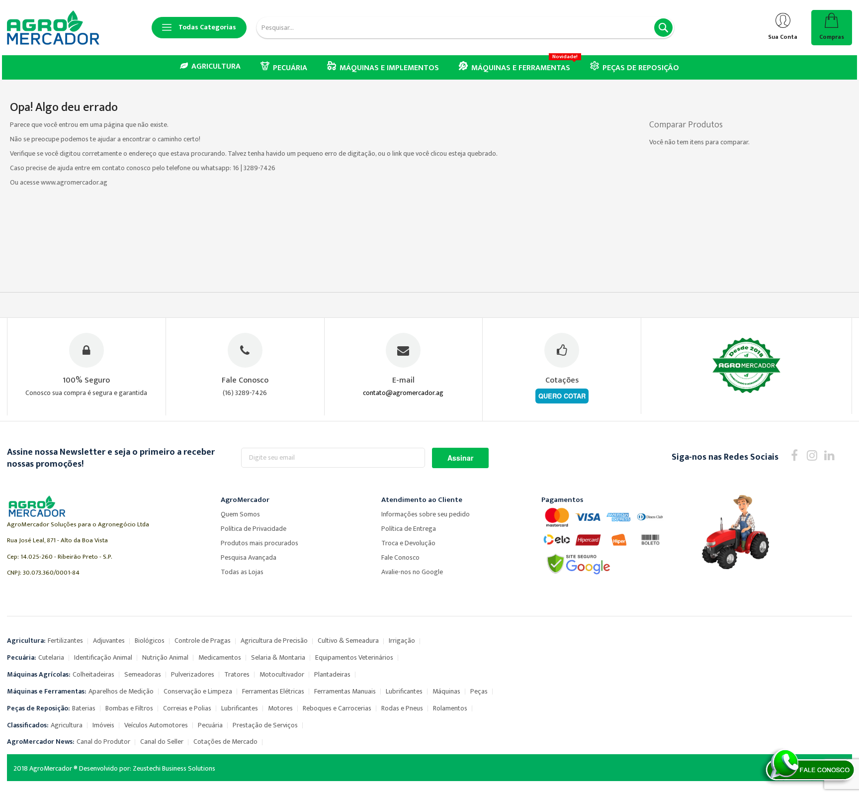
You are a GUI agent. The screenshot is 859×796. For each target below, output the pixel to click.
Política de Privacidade (253, 528)
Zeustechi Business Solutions (174, 768)
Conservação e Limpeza (198, 691)
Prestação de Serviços (265, 725)
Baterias (83, 708)
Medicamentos (219, 657)
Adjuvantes (109, 640)
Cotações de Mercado (225, 741)
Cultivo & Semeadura (348, 640)
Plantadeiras (332, 674)
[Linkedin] (829, 455)
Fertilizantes (65, 640)
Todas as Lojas (242, 572)
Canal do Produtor (103, 741)
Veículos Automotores (156, 725)
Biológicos (150, 640)
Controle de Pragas (202, 640)
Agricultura (67, 725)
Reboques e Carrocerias (337, 708)
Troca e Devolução (408, 543)
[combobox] (465, 27)
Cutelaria (51, 657)
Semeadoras (142, 674)
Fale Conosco (400, 557)
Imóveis (103, 725)
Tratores (237, 674)
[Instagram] (812, 455)
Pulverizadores (192, 674)
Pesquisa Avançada (248, 557)
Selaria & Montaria (278, 657)
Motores (280, 708)
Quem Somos (240, 514)
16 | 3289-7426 (254, 168)
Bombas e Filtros (129, 708)
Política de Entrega (408, 528)
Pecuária (210, 725)
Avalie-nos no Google (412, 572)
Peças (479, 691)
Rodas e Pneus (402, 708)
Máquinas (446, 691)
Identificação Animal (103, 657)
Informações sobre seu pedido (425, 514)
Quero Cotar (562, 395)
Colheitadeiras (93, 674)
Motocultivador (281, 674)
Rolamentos (450, 708)
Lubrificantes (404, 691)
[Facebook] (794, 455)
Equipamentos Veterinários (354, 657)
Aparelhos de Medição (121, 691)
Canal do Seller (161, 741)
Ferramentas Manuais (345, 691)
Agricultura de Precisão (274, 640)
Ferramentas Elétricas (273, 691)
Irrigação (402, 640)
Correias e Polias (187, 708)
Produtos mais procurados (259, 543)
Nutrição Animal (165, 657)
